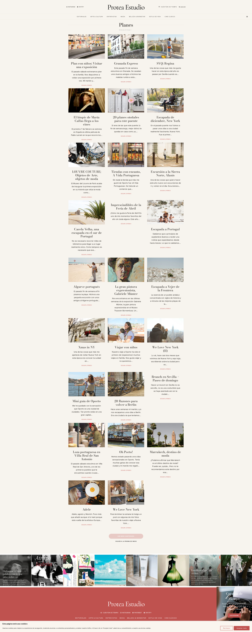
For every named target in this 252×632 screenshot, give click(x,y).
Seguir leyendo (86, 85)
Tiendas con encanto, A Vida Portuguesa (126, 173)
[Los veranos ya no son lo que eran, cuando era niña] (204, 570)
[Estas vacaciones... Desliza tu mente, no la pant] (110, 570)
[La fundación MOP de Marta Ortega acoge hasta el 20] (173, 570)
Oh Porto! (126, 452)
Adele (86, 509)
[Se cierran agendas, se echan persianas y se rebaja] (78, 570)
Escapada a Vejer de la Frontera (165, 288)
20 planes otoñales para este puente (126, 119)
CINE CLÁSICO (170, 16)
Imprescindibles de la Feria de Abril (126, 206)
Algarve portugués (86, 286)
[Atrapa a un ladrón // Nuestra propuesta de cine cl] (47, 570)
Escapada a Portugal (165, 229)
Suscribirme (234, 615)
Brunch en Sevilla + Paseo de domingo (165, 378)
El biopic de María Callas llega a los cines (86, 120)
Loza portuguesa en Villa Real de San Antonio (86, 455)
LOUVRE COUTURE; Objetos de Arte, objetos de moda (86, 175)
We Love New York (126, 509)
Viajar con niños (126, 347)
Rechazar (226, 628)
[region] (126, 626)
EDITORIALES (81, 16)
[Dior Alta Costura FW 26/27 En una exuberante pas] (236, 570)
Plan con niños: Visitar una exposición (86, 65)
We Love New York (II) (165, 349)
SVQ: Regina (165, 63)
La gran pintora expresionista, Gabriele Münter (126, 290)
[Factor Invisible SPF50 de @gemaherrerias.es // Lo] (141, 570)
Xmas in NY (86, 347)
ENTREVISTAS (112, 16)
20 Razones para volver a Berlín (126, 402)
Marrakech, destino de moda (165, 453)
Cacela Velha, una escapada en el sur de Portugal (87, 232)
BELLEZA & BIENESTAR (137, 16)
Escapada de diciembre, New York (165, 119)
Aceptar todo (242, 628)
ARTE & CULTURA (96, 16)
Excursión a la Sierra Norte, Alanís (165, 173)
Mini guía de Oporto (87, 401)
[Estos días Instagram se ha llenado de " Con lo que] (15, 570)
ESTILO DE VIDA (155, 16)
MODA (123, 16)
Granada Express (126, 63)
